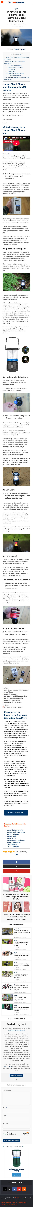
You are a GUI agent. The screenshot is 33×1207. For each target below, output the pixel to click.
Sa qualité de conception (14, 65)
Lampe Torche (11, 838)
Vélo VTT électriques (13, 846)
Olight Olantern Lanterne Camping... (16, 1170)
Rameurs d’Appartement (14, 842)
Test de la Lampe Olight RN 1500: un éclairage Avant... (21, 943)
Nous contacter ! (12, 1204)
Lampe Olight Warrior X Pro (15, 830)
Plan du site (4, 1204)
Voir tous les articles (16, 1076)
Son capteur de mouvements (15, 73)
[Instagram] (5, 1189)
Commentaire (7, 1090)
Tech (19, 929)
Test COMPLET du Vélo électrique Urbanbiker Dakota (21, 987)
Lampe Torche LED (13, 834)
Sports (16, 9)
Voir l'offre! (16, 1175)
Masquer (19, 54)
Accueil (3, 1202)
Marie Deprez (8, 1066)
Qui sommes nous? (21, 1202)
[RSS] (24, 1189)
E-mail (5, 1116)
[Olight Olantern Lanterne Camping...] (16, 1158)
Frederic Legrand (18, 26)
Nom (5, 1108)
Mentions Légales (10, 1202)
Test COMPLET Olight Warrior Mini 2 (20, 998)
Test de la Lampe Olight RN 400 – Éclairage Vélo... (22, 965)
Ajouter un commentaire (20, 24)
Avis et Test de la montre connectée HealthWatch (22, 955)
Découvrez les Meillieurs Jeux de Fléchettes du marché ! (21, 1009)
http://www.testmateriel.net (16, 1030)
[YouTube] (19, 1189)
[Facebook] (14, 1189)
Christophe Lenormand (23, 1014)
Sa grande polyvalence (13, 75)
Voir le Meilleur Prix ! (17, 813)
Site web (5, 1123)
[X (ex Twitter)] (10, 1189)
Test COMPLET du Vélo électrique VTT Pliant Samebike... (21, 975)
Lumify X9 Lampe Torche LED (16, 840)
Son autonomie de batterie (14, 67)
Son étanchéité (11, 71)
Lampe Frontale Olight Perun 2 (16, 832)
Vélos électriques (12, 844)
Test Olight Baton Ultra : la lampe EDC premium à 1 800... (22, 932)
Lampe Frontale (11, 836)
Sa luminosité (10, 69)
